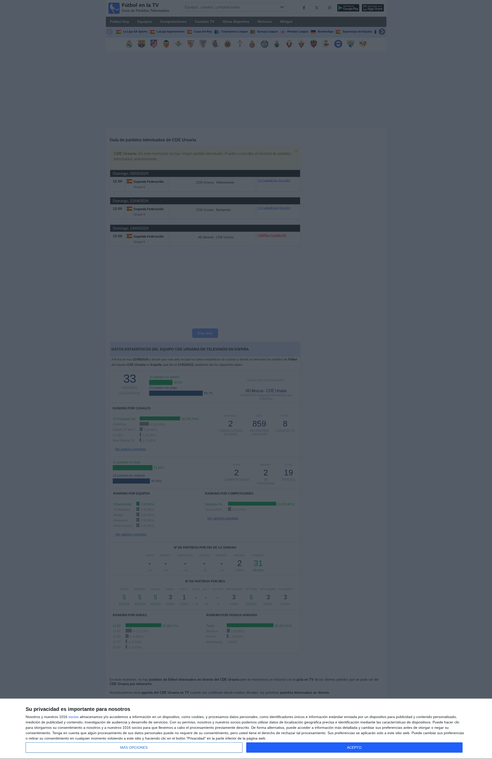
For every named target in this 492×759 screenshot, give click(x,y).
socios (73, 717)
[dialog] (246, 729)
